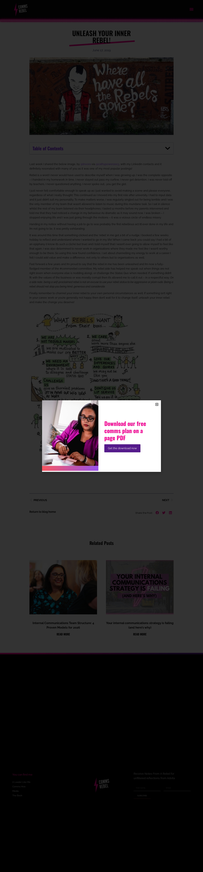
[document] (101, 436)
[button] (157, 404)
